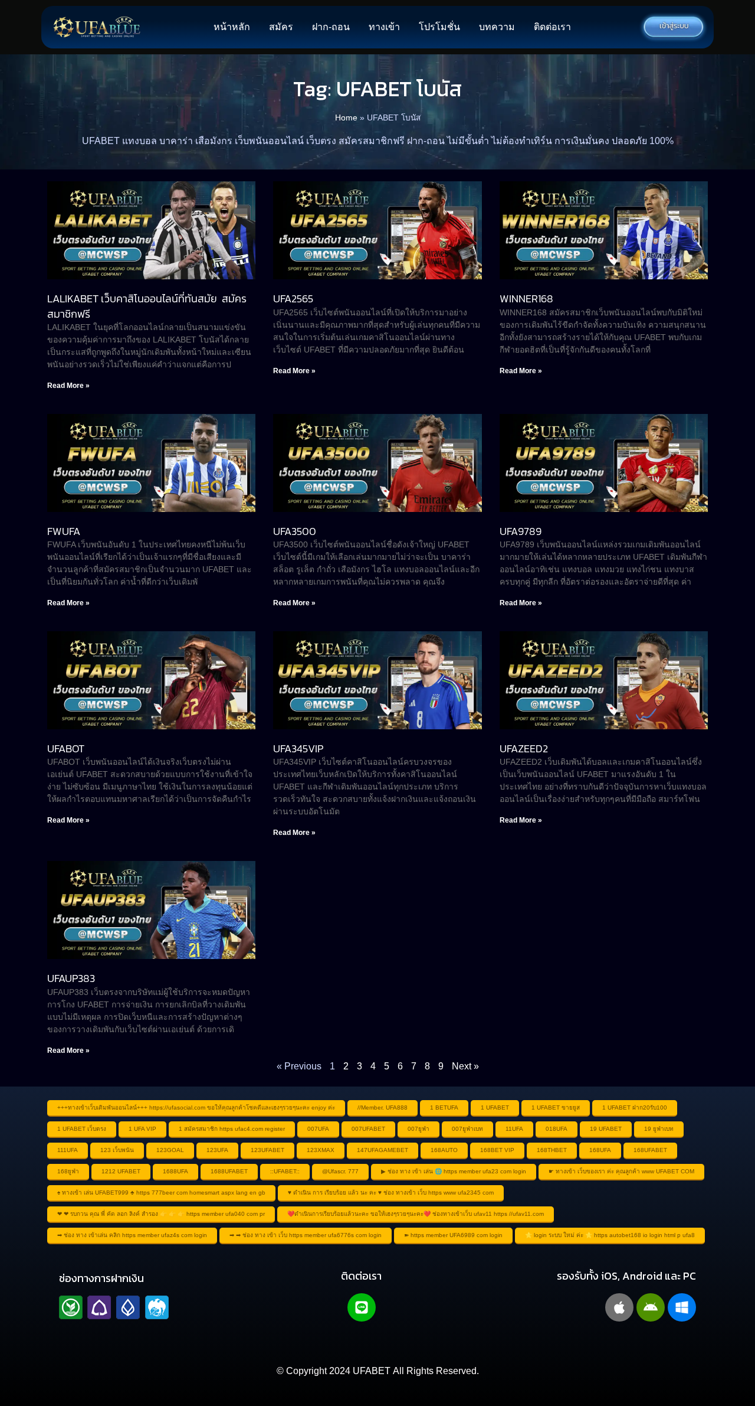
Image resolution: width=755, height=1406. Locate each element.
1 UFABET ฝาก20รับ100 (634, 1107)
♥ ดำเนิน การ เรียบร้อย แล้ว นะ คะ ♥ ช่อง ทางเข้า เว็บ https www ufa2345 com (391, 1192)
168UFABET (650, 1150)
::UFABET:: (285, 1171)
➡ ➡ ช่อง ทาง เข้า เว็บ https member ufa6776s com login (305, 1235)
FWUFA (63, 531)
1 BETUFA (444, 1107)
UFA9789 (520, 531)
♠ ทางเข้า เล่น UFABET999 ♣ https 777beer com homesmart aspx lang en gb (161, 1192)
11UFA (514, 1129)
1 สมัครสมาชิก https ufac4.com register (232, 1129)
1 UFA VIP (142, 1129)
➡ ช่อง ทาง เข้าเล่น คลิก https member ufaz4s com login (132, 1235)
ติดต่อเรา (552, 27)
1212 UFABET (120, 1171)
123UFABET (267, 1150)
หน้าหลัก (232, 27)
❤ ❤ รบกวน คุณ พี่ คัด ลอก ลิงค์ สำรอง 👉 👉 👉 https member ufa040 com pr (161, 1214)
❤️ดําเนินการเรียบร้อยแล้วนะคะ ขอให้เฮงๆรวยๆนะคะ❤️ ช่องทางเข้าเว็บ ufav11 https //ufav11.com (415, 1214)
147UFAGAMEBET (382, 1150)
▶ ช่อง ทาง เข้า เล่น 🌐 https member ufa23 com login (453, 1171)
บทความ (497, 27)
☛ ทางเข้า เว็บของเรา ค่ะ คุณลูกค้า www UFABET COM (621, 1171)
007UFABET (368, 1129)
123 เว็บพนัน (117, 1150)
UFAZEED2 (524, 748)
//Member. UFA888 (382, 1107)
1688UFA (175, 1171)
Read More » (68, 385)
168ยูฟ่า (68, 1171)
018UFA (556, 1129)
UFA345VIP (298, 748)
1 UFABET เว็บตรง (81, 1129)
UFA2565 (293, 298)
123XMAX (320, 1150)
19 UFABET (606, 1129)
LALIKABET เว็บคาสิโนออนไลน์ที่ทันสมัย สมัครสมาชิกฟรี (147, 306)
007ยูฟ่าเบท (467, 1129)
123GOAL (170, 1150)
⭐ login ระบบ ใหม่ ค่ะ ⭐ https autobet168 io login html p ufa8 (610, 1235)
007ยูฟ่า (418, 1129)
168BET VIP (497, 1150)
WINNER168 (526, 298)
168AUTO (444, 1150)
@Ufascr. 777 (340, 1171)
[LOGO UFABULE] (96, 27)
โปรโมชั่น (439, 27)
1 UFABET (495, 1107)
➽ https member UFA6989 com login (453, 1235)
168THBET (552, 1150)
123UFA (217, 1150)
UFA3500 (294, 531)
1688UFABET (229, 1171)
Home (346, 117)
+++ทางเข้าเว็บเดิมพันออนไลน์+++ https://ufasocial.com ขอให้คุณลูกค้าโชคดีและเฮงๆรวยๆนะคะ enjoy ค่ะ (196, 1107)
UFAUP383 (71, 978)
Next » (465, 1066)
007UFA (318, 1129)
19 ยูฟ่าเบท (659, 1129)
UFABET (371, 1371)
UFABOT (65, 748)
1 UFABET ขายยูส (555, 1107)
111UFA (67, 1150)
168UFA (600, 1150)
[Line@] (361, 1307)
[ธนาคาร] (114, 1307)
